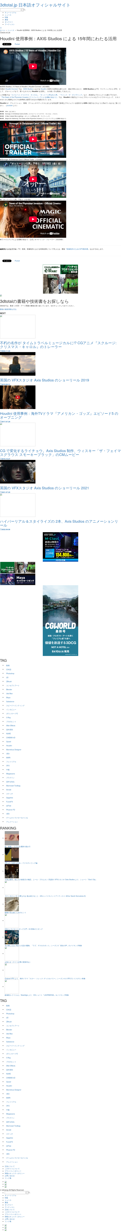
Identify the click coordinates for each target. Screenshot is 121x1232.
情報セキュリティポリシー (15, 1173)
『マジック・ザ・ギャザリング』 (71, 95)
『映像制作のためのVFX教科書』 (77, 249)
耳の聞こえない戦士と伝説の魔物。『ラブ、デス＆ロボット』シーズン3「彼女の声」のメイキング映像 (43, 945)
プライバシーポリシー (13, 1171)
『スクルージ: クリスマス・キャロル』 (24, 95)
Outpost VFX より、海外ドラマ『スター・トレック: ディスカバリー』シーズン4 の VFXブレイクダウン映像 (45, 978)
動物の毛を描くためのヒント (15, 912)
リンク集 (8, 1178)
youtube (10, 105)
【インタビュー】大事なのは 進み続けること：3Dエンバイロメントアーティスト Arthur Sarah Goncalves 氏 (45, 896)
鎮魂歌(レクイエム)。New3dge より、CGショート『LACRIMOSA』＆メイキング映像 (37, 995)
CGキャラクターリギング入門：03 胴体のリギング (24, 929)
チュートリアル (10, 12)
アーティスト (10, 24)
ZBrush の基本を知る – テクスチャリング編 (21, 863)
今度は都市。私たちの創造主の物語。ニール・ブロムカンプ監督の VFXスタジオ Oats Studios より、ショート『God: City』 (51, 879)
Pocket (17, 44)
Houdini (43, 89)
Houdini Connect (11, 89)
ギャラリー (9, 22)
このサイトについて (12, 1168)
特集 (6, 17)
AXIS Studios (28, 89)
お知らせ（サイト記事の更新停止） (18, 962)
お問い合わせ (10, 1175)
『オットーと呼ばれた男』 (49, 95)
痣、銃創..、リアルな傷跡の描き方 (17, 846)
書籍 (6, 19)
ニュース (8, 15)
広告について (10, 1166)
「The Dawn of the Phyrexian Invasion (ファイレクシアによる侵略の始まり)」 (29, 97)
